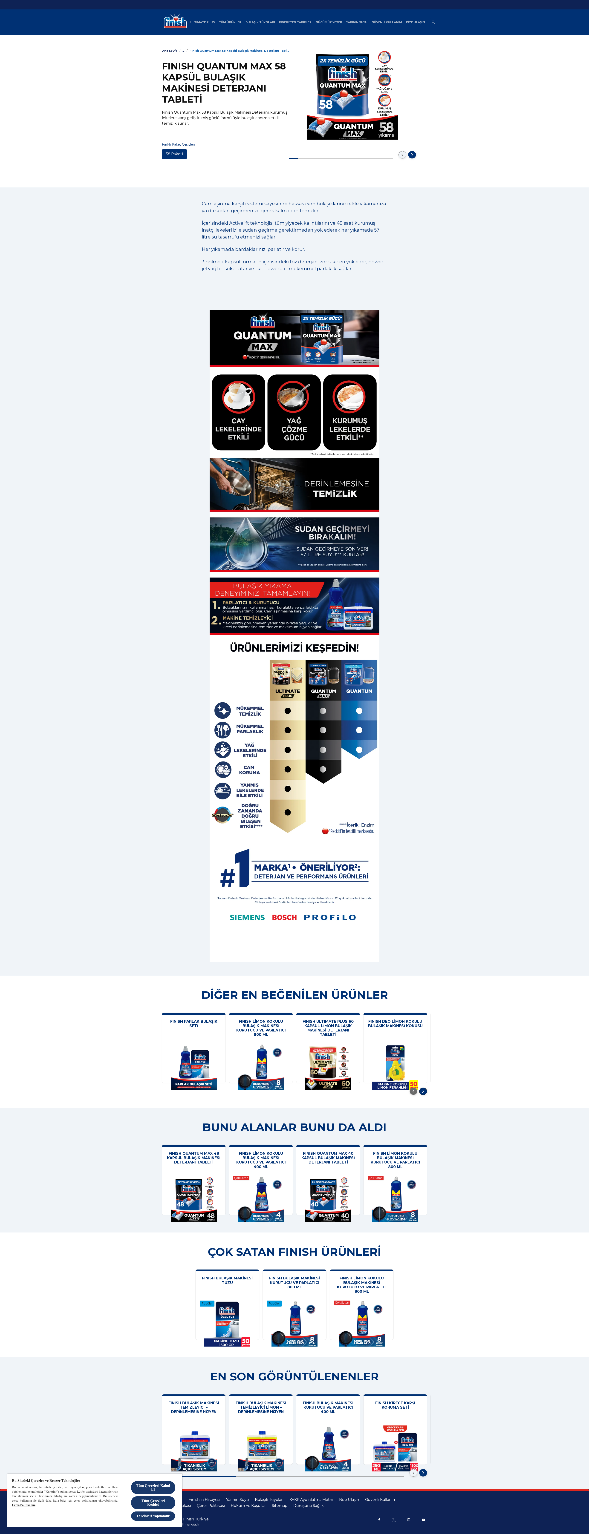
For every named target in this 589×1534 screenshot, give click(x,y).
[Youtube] (423, 1519)
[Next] (412, 154)
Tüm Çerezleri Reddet (153, 1502)
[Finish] (174, 22)
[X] (394, 1519)
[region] (94, 1500)
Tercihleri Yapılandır (153, 1516)
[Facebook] (379, 1519)
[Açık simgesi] (433, 22)
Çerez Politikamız (23, 1505)
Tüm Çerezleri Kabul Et (153, 1487)
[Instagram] (408, 1519)
